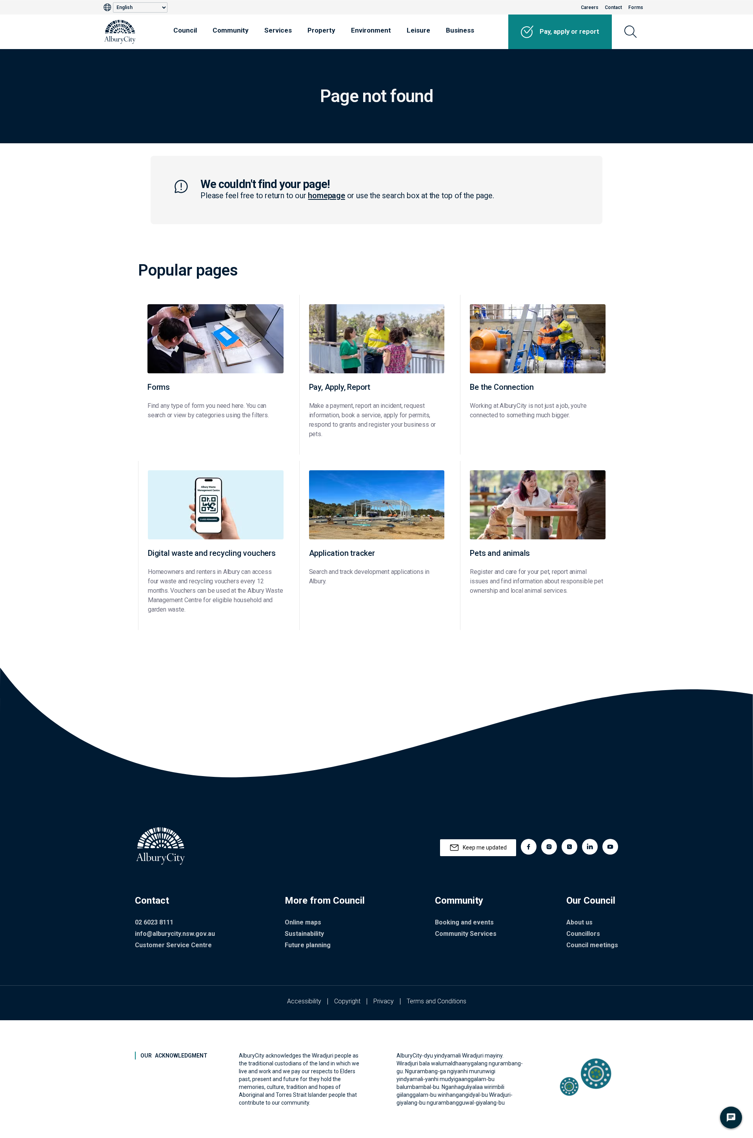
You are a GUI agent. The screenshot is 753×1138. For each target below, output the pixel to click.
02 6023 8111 (154, 922)
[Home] (120, 31)
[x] (569, 847)
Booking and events (464, 922)
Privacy (383, 1001)
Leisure (418, 30)
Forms (635, 7)
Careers (589, 7)
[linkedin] (590, 847)
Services (278, 30)
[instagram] (549, 847)
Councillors (583, 933)
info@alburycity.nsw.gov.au (175, 933)
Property (321, 30)
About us (579, 922)
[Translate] (108, 7)
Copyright (347, 1001)
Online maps (303, 922)
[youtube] (610, 847)
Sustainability (304, 933)
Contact (613, 7)
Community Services (466, 933)
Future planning (308, 945)
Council (185, 30)
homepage (326, 195)
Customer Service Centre (173, 945)
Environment (371, 30)
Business (460, 30)
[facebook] (529, 847)
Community (231, 30)
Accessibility (304, 1001)
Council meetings (592, 945)
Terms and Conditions (436, 1001)
